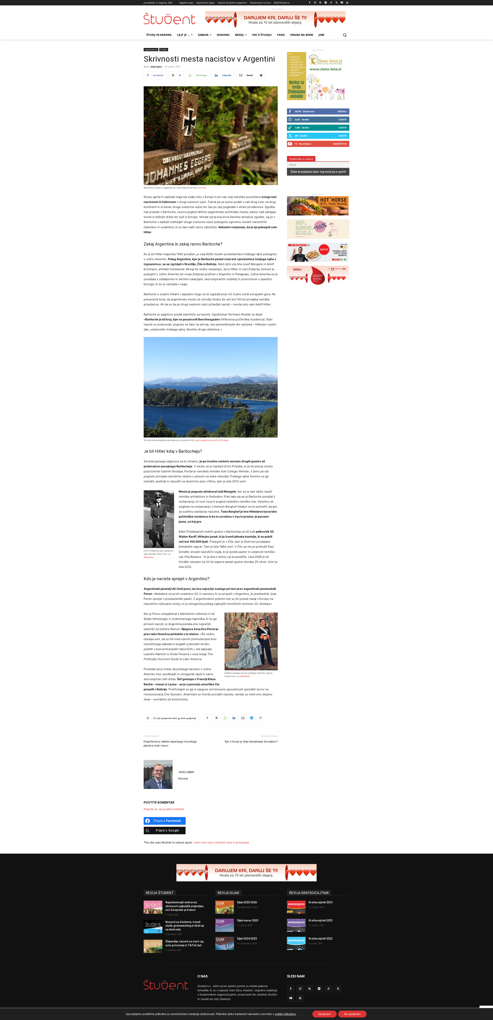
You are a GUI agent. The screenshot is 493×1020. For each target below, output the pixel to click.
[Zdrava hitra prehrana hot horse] (318, 217)
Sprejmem (324, 1014)
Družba (163, 49)
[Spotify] (326, 3)
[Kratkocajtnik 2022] (296, 943)
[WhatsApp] (225, 718)
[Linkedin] (234, 718)
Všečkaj (342, 111)
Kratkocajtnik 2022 (320, 938)
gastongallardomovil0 (206, 440)
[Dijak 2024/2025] (224, 943)
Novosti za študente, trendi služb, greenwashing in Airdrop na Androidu (184, 925)
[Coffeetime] (318, 240)
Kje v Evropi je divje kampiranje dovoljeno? (251, 741)
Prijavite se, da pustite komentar (164, 809)
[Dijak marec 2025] (224, 925)
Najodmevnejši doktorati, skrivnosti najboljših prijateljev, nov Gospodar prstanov (184, 906)
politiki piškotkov (285, 1014)
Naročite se (340, 143)
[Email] (242, 718)
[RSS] (320, 3)
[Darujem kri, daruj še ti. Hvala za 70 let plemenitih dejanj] (277, 19)
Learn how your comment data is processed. (222, 842)
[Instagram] (315, 3)
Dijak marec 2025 (247, 920)
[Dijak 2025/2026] (224, 907)
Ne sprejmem (352, 1014)
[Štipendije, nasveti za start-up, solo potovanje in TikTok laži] (153, 946)
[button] (344, 34)
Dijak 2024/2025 (247, 938)
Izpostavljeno (151, 49)
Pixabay (224, 440)
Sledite (343, 119)
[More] (261, 75)
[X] (336, 3)
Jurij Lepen (156, 66)
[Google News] (347, 3)
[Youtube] (342, 3)
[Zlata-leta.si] (316, 99)
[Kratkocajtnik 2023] (296, 925)
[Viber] (260, 718)
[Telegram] (251, 718)
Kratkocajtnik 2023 (320, 920)
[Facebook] (310, 3)
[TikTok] (331, 3)
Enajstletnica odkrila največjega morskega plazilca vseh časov (170, 743)
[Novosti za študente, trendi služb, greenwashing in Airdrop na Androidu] (153, 926)
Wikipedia (148, 557)
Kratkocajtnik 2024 (320, 902)
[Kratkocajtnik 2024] (296, 907)
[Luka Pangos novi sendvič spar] (318, 264)
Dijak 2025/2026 (247, 902)
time (204, 187)
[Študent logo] (174, 18)
